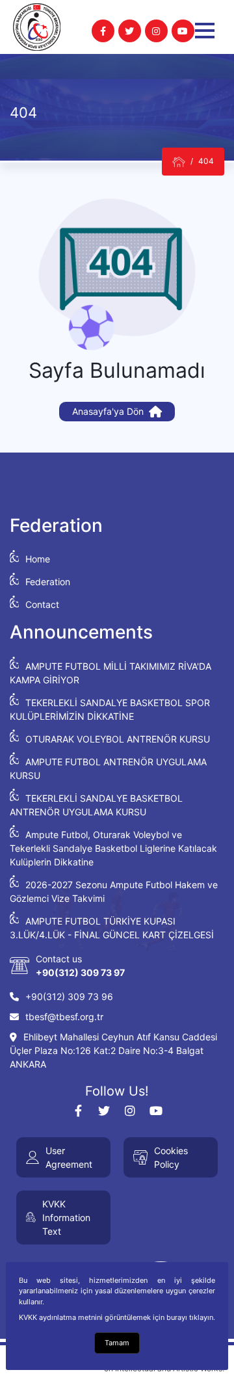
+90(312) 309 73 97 (80, 972)
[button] (204, 30)
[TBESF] (178, 161)
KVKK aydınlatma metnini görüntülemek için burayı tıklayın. (117, 1317)
